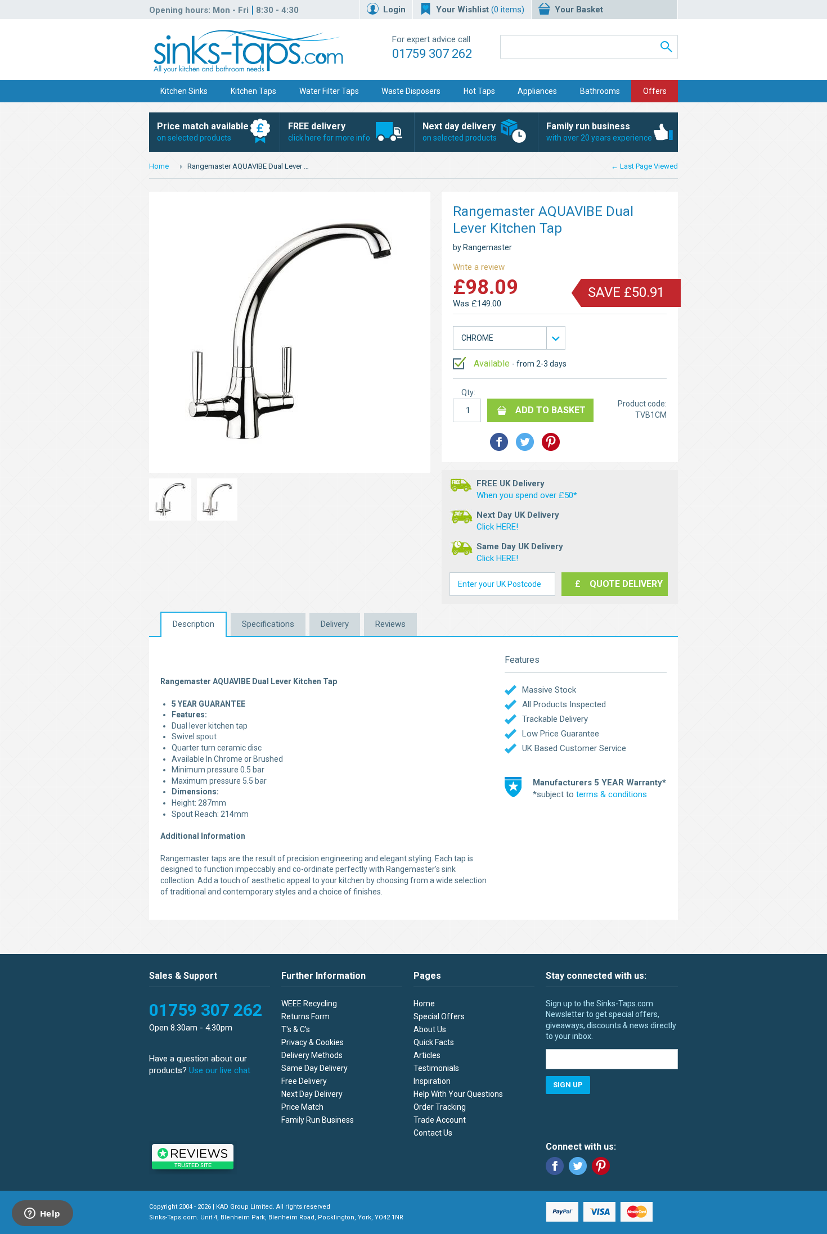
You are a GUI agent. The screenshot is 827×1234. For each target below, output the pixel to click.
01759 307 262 (432, 54)
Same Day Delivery (314, 1068)
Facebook (555, 1166)
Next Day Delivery (312, 1094)
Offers (655, 91)
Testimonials (436, 1068)
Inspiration (432, 1081)
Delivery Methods (312, 1055)
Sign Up (568, 1085)
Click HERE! (497, 527)
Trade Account (440, 1119)
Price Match (302, 1106)
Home (159, 166)
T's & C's (295, 1029)
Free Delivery (304, 1081)
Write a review (479, 267)
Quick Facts (434, 1042)
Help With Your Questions (458, 1094)
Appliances (537, 91)
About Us (430, 1029)
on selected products (203, 131)
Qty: (468, 392)
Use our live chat (219, 1070)
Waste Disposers (411, 91)
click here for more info (329, 131)
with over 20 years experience (599, 131)
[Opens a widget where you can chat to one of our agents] (42, 1214)
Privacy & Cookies (312, 1042)
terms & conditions (611, 794)
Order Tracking (440, 1106)
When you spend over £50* (527, 495)
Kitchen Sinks (184, 91)
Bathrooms (600, 91)
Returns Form (305, 1016)
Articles (427, 1055)
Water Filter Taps (329, 91)
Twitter (578, 1166)
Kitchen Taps (253, 91)
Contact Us (433, 1132)
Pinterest (601, 1166)
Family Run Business (317, 1119)
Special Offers (439, 1016)
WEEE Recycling (309, 1003)
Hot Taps (479, 91)
